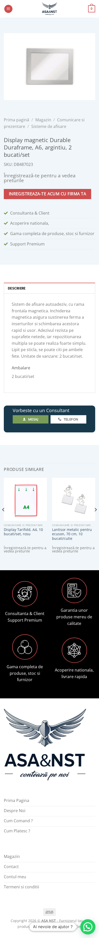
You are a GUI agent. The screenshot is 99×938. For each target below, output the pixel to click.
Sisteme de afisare (48, 126)
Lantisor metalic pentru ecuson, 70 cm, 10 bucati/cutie (72, 534)
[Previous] (3, 519)
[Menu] (8, 9)
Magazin (43, 120)
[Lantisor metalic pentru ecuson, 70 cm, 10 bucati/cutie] (73, 499)
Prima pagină (16, 120)
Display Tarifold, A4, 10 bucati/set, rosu (23, 531)
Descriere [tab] (16, 288)
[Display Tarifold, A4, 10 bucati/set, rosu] (25, 499)
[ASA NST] (49, 9)
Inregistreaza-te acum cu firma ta (47, 194)
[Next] (95, 519)
